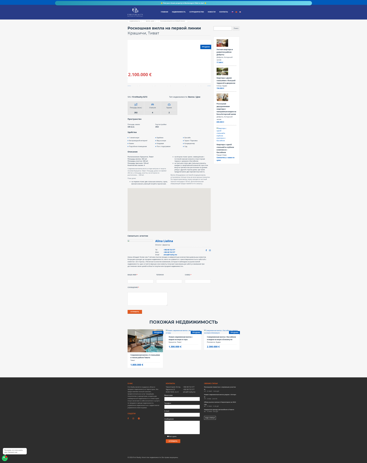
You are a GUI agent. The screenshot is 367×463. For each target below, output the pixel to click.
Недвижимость (179, 12)
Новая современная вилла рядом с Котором (220, 396)
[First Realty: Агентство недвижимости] (135, 12)
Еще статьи (210, 418)
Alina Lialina (164, 241)
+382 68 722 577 (169, 250)
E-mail (187, 275)
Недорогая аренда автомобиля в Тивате (219, 409)
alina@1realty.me (170, 255)
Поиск (236, 28)
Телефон (160, 275)
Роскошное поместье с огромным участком (220, 388)
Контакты (223, 12)
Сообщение (133, 287)
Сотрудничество (196, 12)
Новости (212, 12)
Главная (164, 12)
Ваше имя (132, 275)
